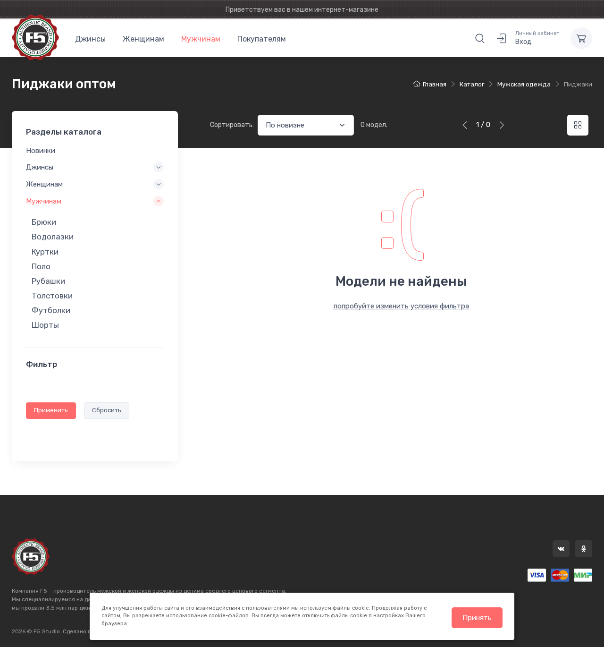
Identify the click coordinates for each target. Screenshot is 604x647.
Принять (477, 617)
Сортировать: (232, 125)
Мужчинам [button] (43, 201)
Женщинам (143, 38)
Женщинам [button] (44, 183)
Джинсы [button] (39, 166)
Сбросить (106, 410)
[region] (95, 273)
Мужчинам (200, 38)
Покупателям (261, 38)
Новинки (40, 150)
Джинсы (90, 38)
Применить (51, 410)
